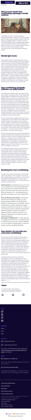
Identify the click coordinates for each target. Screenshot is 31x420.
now (7, 280)
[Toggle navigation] (4, 5)
